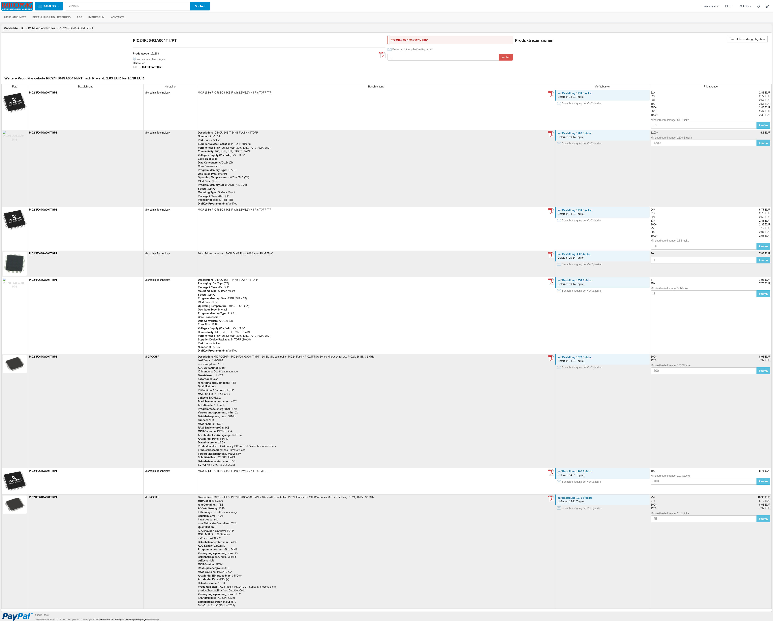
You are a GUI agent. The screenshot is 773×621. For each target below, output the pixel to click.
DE (727, 6)
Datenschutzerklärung (110, 619)
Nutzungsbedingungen (137, 619)
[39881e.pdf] (382, 55)
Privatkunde (709, 6)
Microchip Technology (157, 92)
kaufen (506, 57)
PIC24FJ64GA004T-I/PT (43, 92)
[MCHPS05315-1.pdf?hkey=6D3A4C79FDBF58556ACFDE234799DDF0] (551, 358)
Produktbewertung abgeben (747, 39)
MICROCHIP (152, 356)
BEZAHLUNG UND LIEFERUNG (51, 17)
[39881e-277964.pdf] (551, 94)
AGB (79, 17)
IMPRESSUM (96, 17)
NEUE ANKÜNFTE (15, 17)
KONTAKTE (118, 17)
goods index (42, 614)
